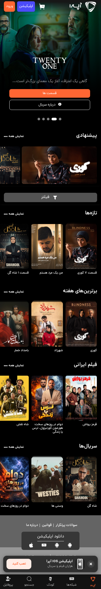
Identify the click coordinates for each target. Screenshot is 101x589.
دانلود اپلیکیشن (50, 537)
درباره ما (32, 525)
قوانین (47, 525)
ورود (9, 6)
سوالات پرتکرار (66, 525)
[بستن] (91, 564)
